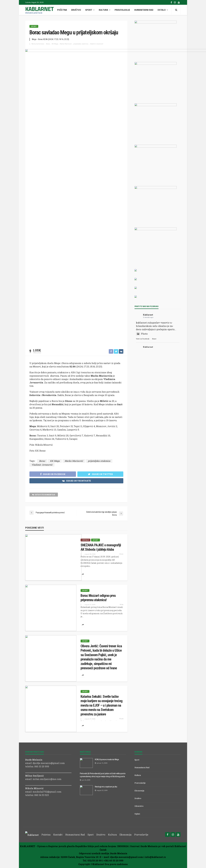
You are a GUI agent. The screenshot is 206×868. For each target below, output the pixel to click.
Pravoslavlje (122, 9)
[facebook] (171, 2)
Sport (88, 9)
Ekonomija (139, 790)
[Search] (176, 10)
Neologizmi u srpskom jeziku (106, 786)
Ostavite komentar (45, 494)
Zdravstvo (139, 806)
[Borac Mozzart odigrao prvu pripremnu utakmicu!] (50, 608)
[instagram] (175, 2)
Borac (48, 44)
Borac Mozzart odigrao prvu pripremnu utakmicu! (98, 598)
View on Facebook (142, 339)
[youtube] (179, 2)
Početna (62, 9)
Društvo (76, 9)
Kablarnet (148, 314)
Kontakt (58, 834)
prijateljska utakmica (80, 44)
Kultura (103, 9)
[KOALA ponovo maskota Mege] (86, 763)
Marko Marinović (66, 44)
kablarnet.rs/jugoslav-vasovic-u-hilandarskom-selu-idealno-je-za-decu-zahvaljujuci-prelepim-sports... (156, 326)
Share (154, 339)
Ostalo (162, 9)
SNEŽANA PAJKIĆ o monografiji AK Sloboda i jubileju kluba (101, 547)
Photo (144, 333)
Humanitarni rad (143, 9)
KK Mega (55, 44)
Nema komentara (38, 44)
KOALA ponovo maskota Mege (107, 759)
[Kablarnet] (32, 834)
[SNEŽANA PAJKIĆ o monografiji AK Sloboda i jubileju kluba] (53, 557)
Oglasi (137, 813)
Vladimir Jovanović (96, 44)
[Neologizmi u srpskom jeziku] (86, 790)
